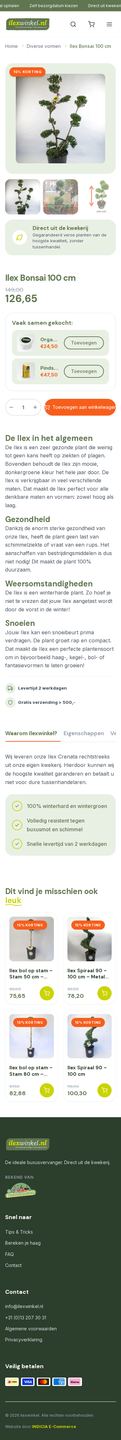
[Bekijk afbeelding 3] (98, 196)
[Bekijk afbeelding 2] (60, 196)
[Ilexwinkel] (27, 24)
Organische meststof (49, 339)
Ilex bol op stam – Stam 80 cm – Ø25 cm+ (31, 1071)
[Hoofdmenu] (109, 24)
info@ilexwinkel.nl (24, 1306)
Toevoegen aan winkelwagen (84, 407)
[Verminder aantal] (11, 407)
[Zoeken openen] (73, 24)
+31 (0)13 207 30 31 (25, 1317)
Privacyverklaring (23, 1339)
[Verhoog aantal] (35, 407)
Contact (13, 1265)
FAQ (9, 1254)
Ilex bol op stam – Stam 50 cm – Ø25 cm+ (31, 974)
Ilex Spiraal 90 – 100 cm (87, 1071)
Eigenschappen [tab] (84, 733)
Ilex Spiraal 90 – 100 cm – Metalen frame (89, 974)
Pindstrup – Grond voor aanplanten (49, 368)
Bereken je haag (23, 1243)
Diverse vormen (44, 46)
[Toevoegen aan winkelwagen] (47, 993)
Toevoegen (84, 342)
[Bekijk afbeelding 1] (22, 196)
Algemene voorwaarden (31, 1328)
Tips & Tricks (19, 1232)
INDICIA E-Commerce (54, 1426)
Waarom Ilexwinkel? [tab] (31, 733)
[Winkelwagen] (91, 24)
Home (11, 46)
